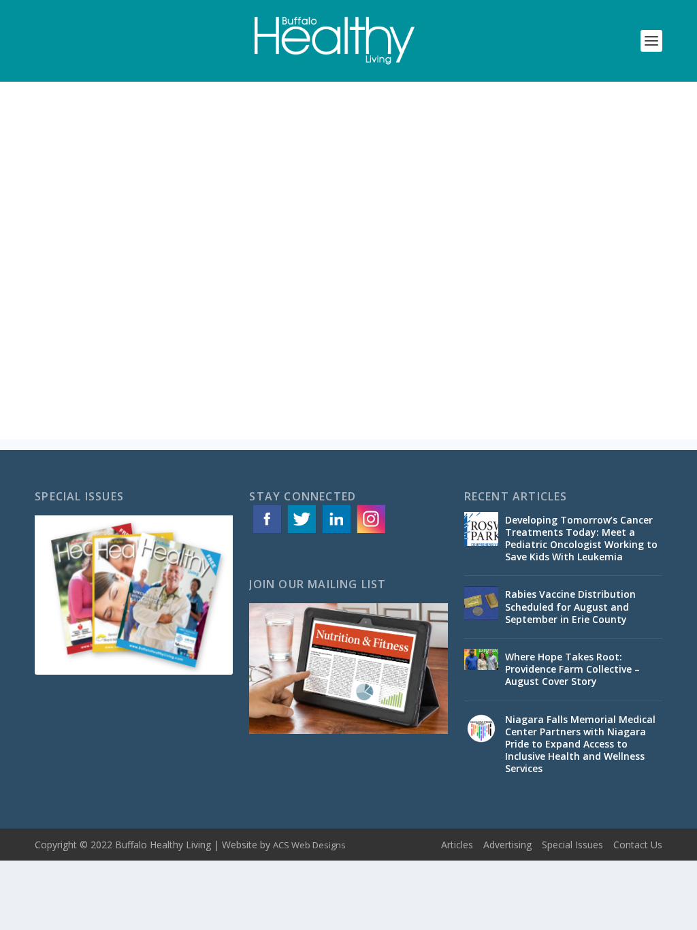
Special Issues (572, 844)
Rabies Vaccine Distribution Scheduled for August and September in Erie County (570, 606)
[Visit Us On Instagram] (370, 532)
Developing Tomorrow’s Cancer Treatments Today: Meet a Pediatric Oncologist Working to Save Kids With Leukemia (581, 538)
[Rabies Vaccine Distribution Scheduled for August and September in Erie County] (481, 603)
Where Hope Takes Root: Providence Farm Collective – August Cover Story (572, 669)
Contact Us (637, 844)
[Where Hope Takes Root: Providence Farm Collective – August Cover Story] (481, 666)
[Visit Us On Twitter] (301, 532)
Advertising (507, 844)
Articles (457, 844)
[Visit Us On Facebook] (266, 532)
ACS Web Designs (309, 845)
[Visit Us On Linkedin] (336, 532)
